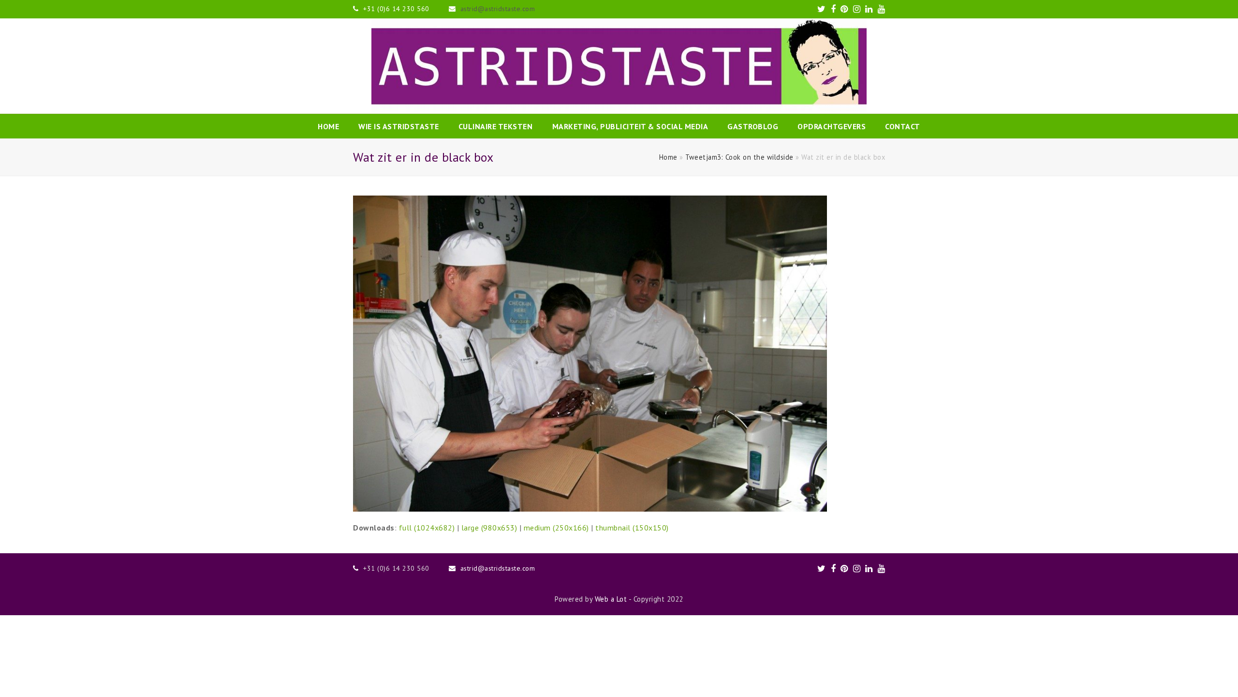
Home (668, 157)
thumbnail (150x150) (632, 527)
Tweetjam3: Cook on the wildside (739, 157)
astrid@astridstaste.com (497, 8)
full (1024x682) (427, 527)
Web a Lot (611, 599)
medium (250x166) (556, 527)
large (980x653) (489, 527)
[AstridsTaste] (619, 66)
